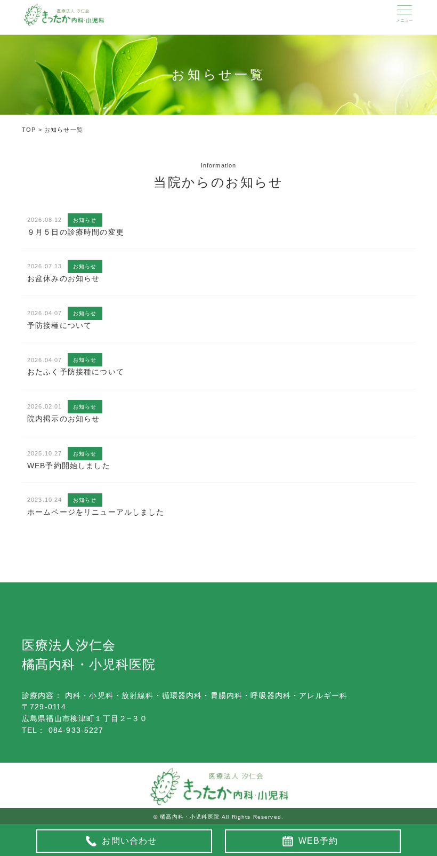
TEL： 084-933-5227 (63, 730)
